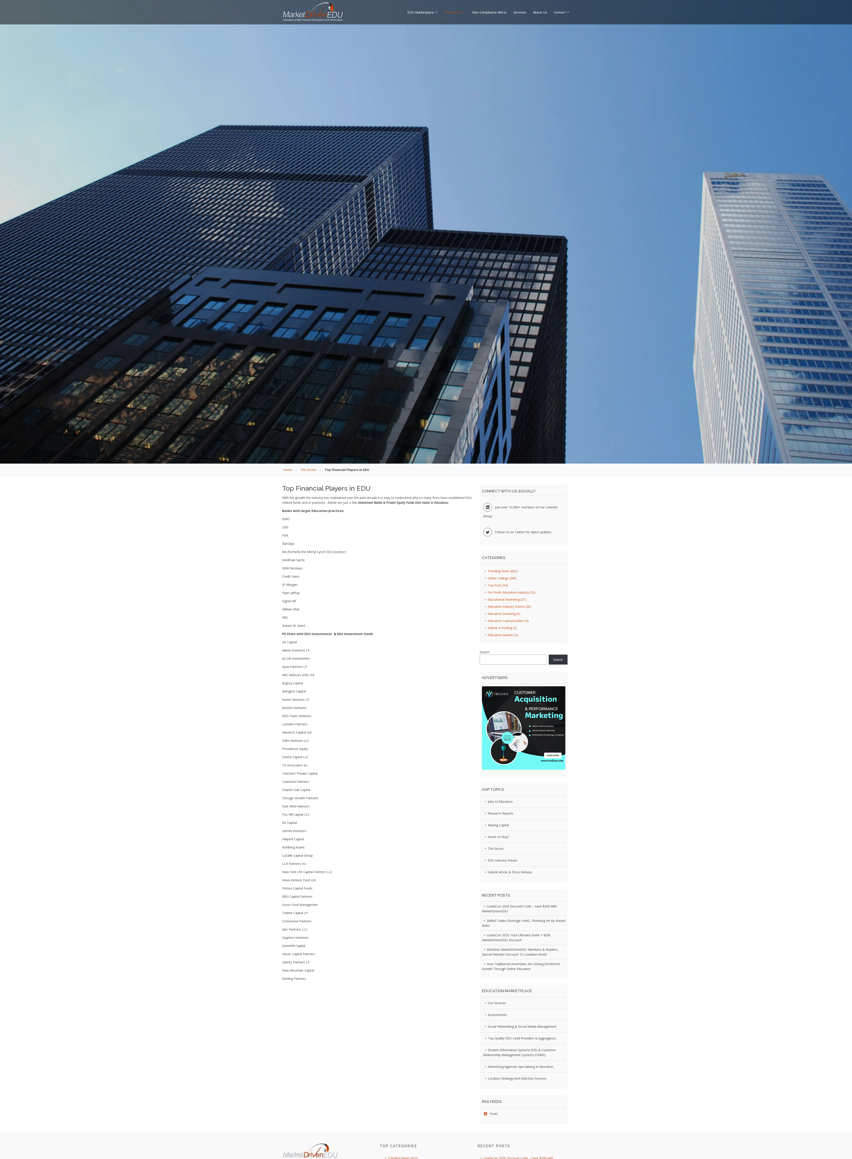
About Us (540, 12)
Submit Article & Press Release (509, 872)
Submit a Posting (502, 628)
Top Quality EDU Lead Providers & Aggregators (521, 1038)
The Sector (453, 12)
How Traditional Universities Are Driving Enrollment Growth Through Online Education (521, 966)
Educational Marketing (506, 599)
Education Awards (502, 635)
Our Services (496, 1003)
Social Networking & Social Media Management (521, 1026)
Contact (560, 12)
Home (287, 470)
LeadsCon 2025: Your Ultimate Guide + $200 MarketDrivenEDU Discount (516, 937)
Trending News (502, 571)
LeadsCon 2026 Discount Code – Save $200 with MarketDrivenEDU (519, 908)
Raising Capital (498, 825)
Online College (502, 578)
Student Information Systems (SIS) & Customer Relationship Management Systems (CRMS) (519, 1052)
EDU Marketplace (420, 12)
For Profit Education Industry (511, 592)
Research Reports (500, 813)
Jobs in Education (500, 801)
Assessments (497, 1015)
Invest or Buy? (498, 837)
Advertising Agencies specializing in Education (520, 1067)
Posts (492, 1114)
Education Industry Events (509, 606)
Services (519, 12)
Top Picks (497, 585)
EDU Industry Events (502, 860)
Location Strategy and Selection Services (516, 1078)
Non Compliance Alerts (489, 12)
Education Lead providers (508, 621)
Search (484, 652)
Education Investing (503, 614)
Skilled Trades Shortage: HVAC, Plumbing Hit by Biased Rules (523, 923)
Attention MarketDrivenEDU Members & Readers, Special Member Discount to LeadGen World (520, 951)
